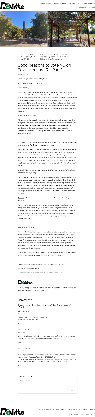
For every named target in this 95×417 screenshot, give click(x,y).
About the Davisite (44, 3)
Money (46, 272)
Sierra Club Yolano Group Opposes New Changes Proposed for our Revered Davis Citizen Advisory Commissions (54, 56)
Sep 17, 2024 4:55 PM (24, 348)
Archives (56, 3)
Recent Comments (88, 3)
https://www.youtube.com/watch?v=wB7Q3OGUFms (36, 357)
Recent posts (81, 8)
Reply (19, 323)
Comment (71, 390)
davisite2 (26, 272)
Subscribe (91, 8)
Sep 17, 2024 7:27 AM (24, 311)
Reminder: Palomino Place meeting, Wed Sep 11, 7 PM (28, 56)
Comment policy (74, 3)
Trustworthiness (58, 272)
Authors (63, 3)
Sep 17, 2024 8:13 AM (23, 330)
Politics (51, 272)
